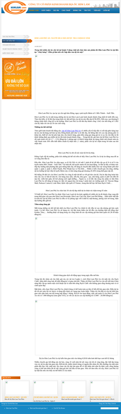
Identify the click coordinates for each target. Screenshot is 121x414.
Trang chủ (102, 403)
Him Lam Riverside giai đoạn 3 (38, 408)
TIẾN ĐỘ (97, 10)
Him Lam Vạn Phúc (11, 408)
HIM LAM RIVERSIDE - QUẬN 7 (72, 397)
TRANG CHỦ (34, 10)
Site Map (108, 403)
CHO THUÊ (66, 10)
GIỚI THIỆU (46, 10)
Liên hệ (114, 403)
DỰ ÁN (56, 10)
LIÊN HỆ (106, 10)
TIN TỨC (87, 10)
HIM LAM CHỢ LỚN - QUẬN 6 (100, 397)
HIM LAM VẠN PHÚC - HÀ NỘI (16, 397)
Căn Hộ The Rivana (59, 408)
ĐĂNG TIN (77, 10)
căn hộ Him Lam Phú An (71, 131)
